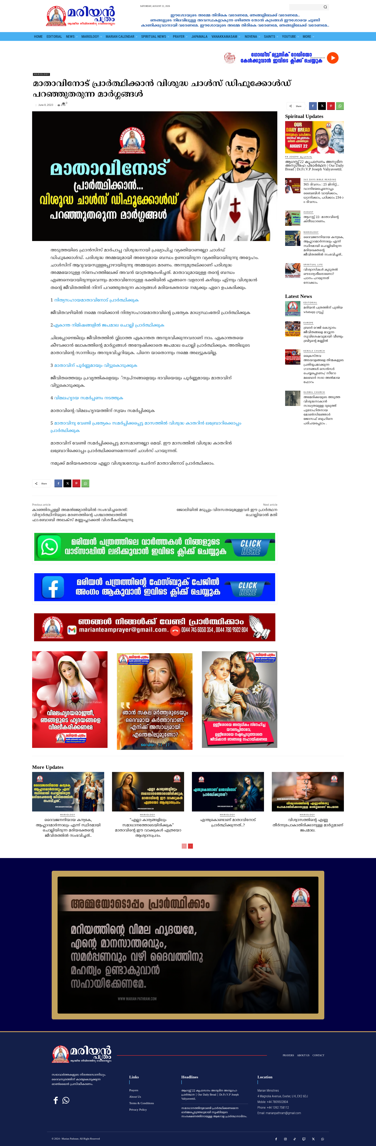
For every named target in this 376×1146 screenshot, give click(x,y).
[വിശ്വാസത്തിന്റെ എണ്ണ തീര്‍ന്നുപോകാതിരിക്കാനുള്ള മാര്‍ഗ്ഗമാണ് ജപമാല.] (308, 791)
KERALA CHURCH (314, 351)
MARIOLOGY (41, 74)
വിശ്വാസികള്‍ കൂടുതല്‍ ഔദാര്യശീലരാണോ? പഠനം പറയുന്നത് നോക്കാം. (321, 276)
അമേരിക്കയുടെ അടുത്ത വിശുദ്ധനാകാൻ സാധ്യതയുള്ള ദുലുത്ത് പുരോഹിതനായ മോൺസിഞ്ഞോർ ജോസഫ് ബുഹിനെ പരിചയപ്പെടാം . (322, 410)
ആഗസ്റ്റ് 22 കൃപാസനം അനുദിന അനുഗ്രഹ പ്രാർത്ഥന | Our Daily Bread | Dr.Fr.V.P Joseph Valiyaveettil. (314, 165)
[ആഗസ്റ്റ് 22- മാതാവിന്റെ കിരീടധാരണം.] (292, 218)
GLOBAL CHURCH (314, 392)
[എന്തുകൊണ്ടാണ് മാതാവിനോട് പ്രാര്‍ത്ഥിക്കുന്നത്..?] (228, 791)
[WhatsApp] (340, 106)
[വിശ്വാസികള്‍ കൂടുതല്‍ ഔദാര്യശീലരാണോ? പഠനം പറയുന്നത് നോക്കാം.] (292, 270)
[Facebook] (313, 106)
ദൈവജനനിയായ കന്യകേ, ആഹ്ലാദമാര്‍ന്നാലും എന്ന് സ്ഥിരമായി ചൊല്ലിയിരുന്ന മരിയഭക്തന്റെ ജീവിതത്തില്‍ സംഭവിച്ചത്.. (324, 246)
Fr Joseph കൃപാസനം (298, 157)
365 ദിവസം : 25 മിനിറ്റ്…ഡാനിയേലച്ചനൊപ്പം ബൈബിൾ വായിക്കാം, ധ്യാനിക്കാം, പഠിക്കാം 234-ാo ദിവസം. (323, 193)
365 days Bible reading (320, 180)
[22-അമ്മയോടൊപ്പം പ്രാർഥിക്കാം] (188, 945)
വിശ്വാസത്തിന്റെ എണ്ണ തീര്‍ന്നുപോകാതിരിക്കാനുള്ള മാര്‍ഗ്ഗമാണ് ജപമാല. (308, 825)
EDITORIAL (310, 303)
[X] (322, 106)
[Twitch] (304, 1139)
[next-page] (190, 846)
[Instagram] (285, 1139)
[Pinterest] (331, 106)
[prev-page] (184, 846)
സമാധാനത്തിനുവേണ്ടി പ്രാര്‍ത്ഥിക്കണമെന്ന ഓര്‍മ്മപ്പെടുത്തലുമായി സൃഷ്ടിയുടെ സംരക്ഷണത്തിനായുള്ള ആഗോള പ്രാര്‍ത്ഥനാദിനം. (214, 1112)
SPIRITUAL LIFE (313, 265)
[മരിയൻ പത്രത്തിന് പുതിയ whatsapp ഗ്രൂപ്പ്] (292, 308)
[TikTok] (294, 1139)
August (309, 212)
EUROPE (309, 323)
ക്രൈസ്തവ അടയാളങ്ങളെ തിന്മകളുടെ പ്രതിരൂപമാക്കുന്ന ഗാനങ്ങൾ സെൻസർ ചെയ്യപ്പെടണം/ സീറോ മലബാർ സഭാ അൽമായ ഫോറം (324, 369)
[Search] (325, 7)
